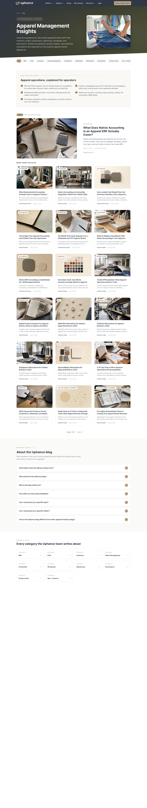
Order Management (54, 61)
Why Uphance (78, 3)
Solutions (59, 3)
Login (99, 3)
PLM (31, 61)
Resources (89, 3)
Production (68, 61)
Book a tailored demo (123, 3)
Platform (48, 3)
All (19, 61)
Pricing (69, 3)
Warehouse (90, 61)
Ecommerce (101, 61)
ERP (25, 61)
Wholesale (79, 61)
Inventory (40, 61)
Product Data (113, 61)
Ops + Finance (127, 61)
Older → (80, 432)
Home (18, 13)
